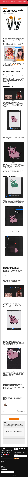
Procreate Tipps (21, 394)
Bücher (2, 466)
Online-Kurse (3, 465)
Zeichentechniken (5, 8)
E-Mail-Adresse (16, 454)
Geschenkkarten (4, 467)
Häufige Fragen (3, 457)
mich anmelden (17, 458)
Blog (2, 456)
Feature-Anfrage (3, 460)
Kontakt (2, 461)
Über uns (2, 462)
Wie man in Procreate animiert (9, 395)
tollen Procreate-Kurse (15, 64)
